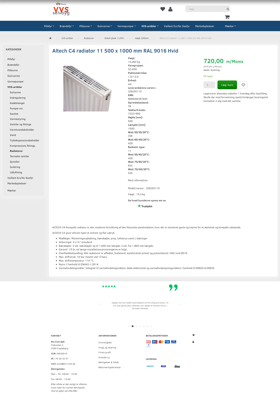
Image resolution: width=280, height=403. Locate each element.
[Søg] (228, 9)
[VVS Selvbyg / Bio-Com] (61, 8)
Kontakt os (104, 357)
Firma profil (105, 352)
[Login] (170, 9)
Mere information (138, 180)
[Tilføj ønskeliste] (243, 84)
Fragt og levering (107, 347)
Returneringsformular (110, 367)
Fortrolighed (105, 342)
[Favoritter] (162, 9)
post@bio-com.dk (66, 363)
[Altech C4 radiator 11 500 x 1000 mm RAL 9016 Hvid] (87, 88)
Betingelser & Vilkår (109, 362)
